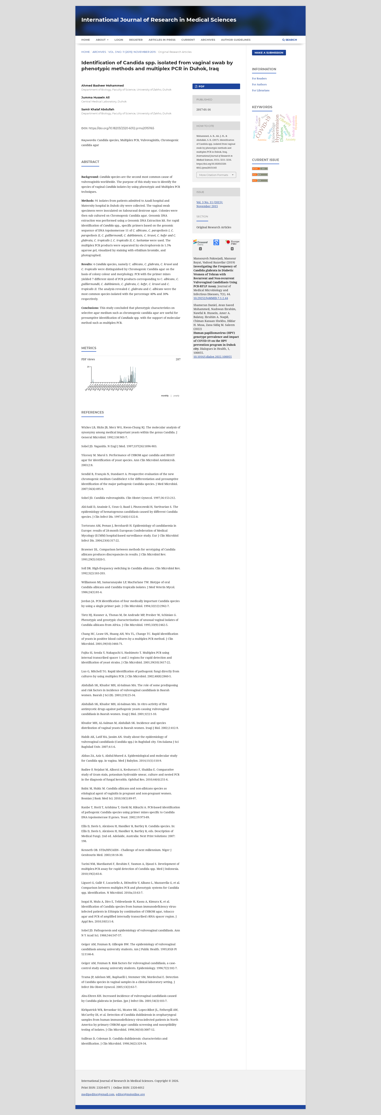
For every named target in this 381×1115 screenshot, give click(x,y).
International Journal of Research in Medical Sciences (158, 19)
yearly (176, 395)
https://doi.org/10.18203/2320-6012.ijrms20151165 (121, 128)
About (101, 39)
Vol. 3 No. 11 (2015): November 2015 (132, 51)
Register (136, 39)
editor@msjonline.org (130, 1094)
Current (188, 39)
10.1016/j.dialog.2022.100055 (212, 356)
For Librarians (260, 90)
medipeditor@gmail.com (97, 1094)
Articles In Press (162, 39)
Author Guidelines (235, 39)
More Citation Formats (213, 174)
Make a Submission (269, 52)
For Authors (259, 84)
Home (85, 39)
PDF (201, 86)
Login (118, 39)
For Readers (259, 78)
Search (291, 39)
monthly (165, 395)
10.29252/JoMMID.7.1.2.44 (210, 298)
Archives (208, 39)
